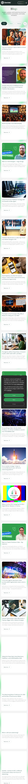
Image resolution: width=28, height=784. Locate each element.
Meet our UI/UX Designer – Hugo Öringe (13, 161)
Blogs (4, 23)
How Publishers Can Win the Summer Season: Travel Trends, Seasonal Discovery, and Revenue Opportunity (13, 277)
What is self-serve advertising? (10, 732)
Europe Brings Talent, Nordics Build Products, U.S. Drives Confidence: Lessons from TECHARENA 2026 (13, 429)
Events (11, 23)
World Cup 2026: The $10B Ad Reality (12, 123)
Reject (14, 399)
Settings (14, 404)
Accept (14, 395)
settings (9, 390)
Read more (7, 58)
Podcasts (19, 23)
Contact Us (20, 2)
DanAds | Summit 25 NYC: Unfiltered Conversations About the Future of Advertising (12, 772)
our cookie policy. (19, 384)
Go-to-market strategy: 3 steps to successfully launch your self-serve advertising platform (11, 467)
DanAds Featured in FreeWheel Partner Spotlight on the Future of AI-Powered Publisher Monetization (12, 87)
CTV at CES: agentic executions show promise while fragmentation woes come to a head (14, 582)
